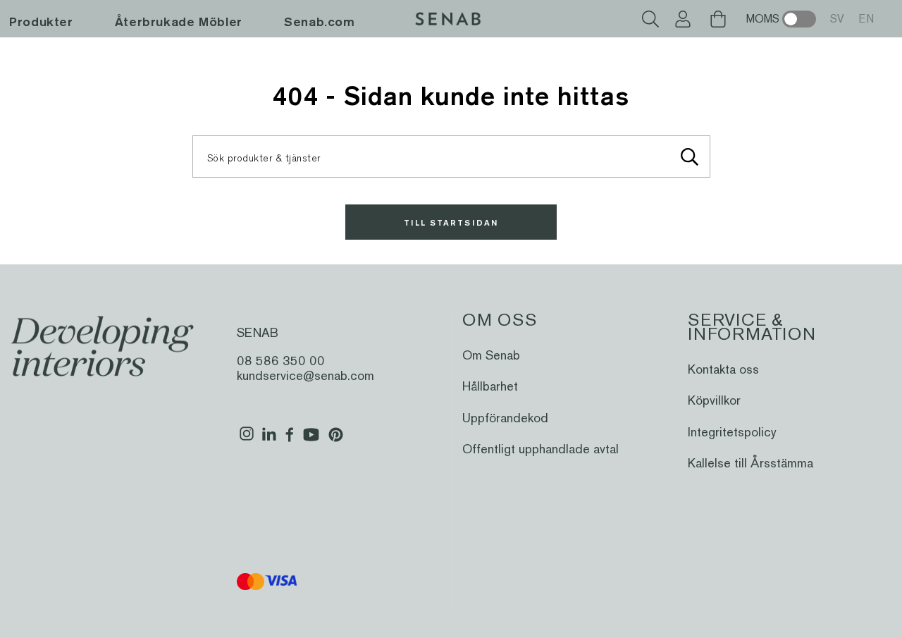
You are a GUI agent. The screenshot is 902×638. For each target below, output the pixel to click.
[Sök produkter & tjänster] (689, 156)
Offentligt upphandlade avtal (540, 448)
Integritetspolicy (732, 431)
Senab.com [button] (319, 21)
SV (837, 18)
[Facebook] (290, 440)
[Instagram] (247, 440)
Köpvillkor (714, 400)
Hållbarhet (490, 386)
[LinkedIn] (269, 440)
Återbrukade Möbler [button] (178, 21)
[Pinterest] (336, 440)
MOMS (762, 18)
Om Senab (491, 355)
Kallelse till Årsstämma (750, 462)
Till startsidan (451, 222)
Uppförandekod (505, 417)
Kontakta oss (723, 369)
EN (866, 18)
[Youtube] (311, 440)
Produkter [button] (41, 21)
